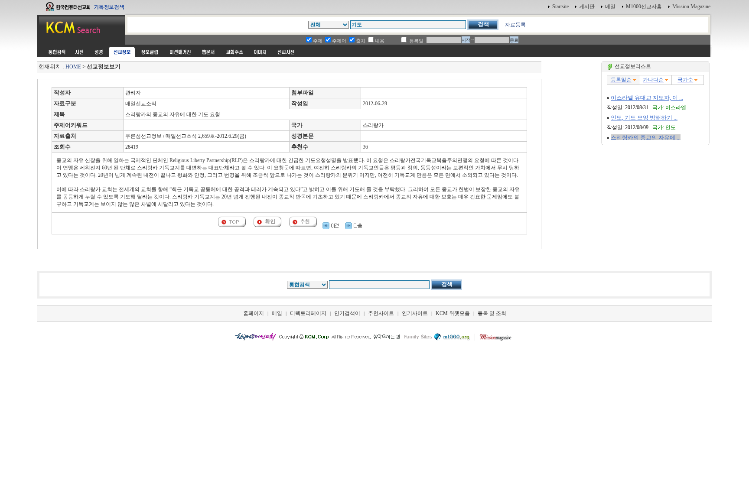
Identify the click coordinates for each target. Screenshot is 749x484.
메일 (610, 6)
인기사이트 (415, 313)
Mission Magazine (691, 6)
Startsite (560, 6)
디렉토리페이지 (308, 313)
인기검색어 (347, 313)
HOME (73, 67)
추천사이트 (381, 313)
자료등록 (515, 25)
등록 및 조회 (492, 313)
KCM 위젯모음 (453, 313)
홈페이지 (253, 313)
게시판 (587, 6)
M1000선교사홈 (644, 6)
